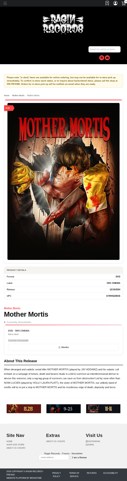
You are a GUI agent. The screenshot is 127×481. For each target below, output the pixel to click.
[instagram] (102, 58)
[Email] (107, 58)
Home (6, 95)
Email (91, 445)
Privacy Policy (56, 475)
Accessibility (110, 473)
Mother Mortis (18, 95)
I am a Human (79, 457)
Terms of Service (74, 475)
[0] (124, 4)
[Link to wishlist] (107, 3)
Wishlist (65, 347)
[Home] (63, 24)
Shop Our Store (15, 445)
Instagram (94, 441)
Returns (92, 473)
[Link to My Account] (115, 3)
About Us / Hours (15, 448)
